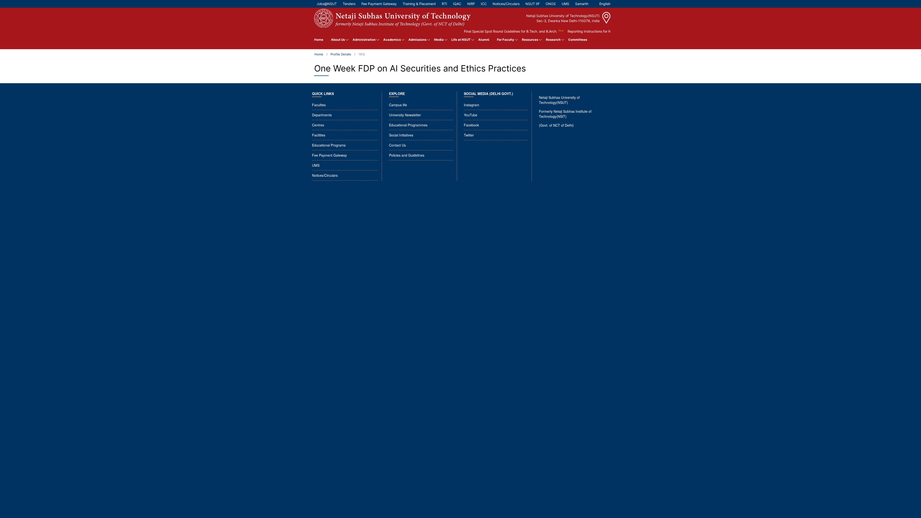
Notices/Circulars (325, 175)
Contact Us (397, 145)
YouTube (470, 114)
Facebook (471, 125)
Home (318, 39)
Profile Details (341, 54)
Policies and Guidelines (406, 155)
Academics (392, 39)
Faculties (319, 104)
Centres (318, 125)
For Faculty (505, 39)
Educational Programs (329, 145)
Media (439, 39)
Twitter (469, 135)
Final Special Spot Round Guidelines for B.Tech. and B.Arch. (497, 31)
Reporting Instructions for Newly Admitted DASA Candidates (601, 31)
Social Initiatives (401, 135)
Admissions (417, 39)
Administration (364, 39)
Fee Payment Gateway (329, 155)
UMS (315, 165)
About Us (338, 39)
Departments (322, 114)
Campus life (398, 104)
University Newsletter (405, 114)
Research (553, 39)
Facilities (318, 135)
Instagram (471, 104)
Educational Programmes (408, 125)
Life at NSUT (461, 39)
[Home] (392, 18)
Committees (577, 39)
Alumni (483, 39)
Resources (530, 39)
